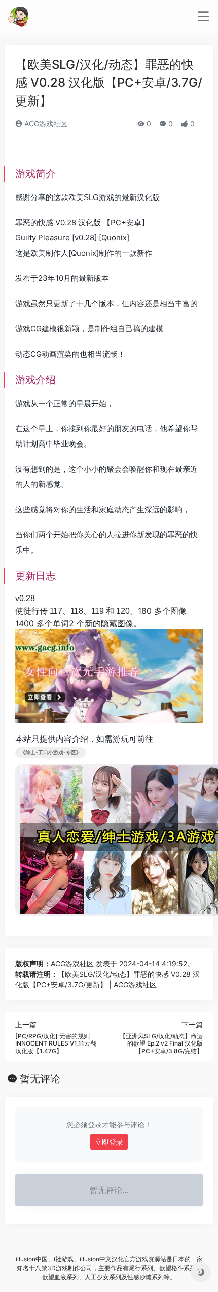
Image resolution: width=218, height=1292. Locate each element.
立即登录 (109, 1141)
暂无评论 (40, 1079)
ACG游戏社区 (44, 123)
